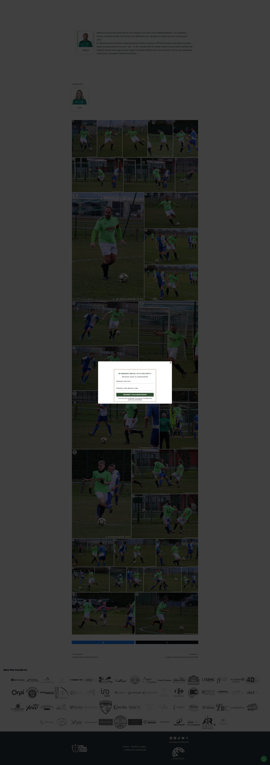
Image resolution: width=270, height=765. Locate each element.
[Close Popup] (170, 362)
